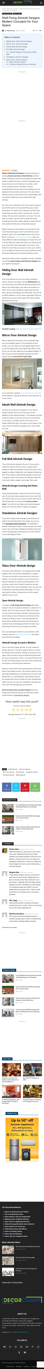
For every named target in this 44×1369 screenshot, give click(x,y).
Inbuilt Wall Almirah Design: (16, 47)
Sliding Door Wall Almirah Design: (19, 41)
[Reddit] (38, 1347)
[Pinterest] (32, 1347)
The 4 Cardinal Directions (14, 1214)
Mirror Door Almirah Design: (17, 44)
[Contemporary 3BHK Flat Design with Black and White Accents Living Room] (8, 1013)
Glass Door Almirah (24, 769)
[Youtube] (25, 1352)
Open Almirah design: (17, 62)
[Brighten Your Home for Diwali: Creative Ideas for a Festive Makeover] (11, 1069)
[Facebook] (10, 1347)
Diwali (4, 1075)
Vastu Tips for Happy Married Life (17, 1221)
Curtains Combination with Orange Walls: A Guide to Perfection (10, 1101)
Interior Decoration (12, 9)
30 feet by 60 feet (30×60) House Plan (28, 1246)
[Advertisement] (22, 95)
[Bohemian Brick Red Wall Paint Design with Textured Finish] (8, 819)
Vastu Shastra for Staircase (15, 1226)
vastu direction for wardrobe (31, 393)
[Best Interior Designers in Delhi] (32, 1069)
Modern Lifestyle (17, 13)
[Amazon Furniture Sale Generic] (22, 1140)
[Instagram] (21, 1347)
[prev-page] (3, 837)
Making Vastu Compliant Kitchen (17, 1219)
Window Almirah (20, 775)
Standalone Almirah (8, 775)
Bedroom (5, 833)
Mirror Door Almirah (8, 772)
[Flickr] (16, 1347)
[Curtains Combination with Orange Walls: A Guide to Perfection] (11, 1091)
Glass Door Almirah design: (16, 60)
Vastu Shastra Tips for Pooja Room (17, 1217)
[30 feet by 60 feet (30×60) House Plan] (8, 1250)
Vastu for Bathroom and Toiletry (17, 1212)
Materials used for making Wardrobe (29, 329)
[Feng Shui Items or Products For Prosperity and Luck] (32, 1091)
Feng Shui (26, 1097)
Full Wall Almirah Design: (15, 49)
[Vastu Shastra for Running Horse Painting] (8, 1272)
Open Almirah (20, 772)
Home (4, 9)
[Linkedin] (27, 1347)
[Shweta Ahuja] (3, 31)
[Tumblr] (19, 1352)
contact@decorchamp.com (19, 1332)
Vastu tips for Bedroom (13, 1234)
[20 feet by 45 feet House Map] (8, 1261)
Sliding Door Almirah (32, 772)
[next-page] (6, 837)
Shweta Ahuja (10, 30)
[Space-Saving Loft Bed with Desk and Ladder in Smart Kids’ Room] (8, 830)
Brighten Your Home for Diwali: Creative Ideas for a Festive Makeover (10, 1079)
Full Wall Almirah (12, 769)
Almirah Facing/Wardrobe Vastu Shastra (19, 1224)
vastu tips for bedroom (23, 634)
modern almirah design (23, 237)
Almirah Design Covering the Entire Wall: (21, 53)
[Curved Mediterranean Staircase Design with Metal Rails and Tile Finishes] (8, 808)
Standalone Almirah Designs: (17, 57)
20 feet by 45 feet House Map (25, 1257)
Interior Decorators (29, 1075)
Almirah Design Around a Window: (23, 64)
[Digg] (4, 1347)
